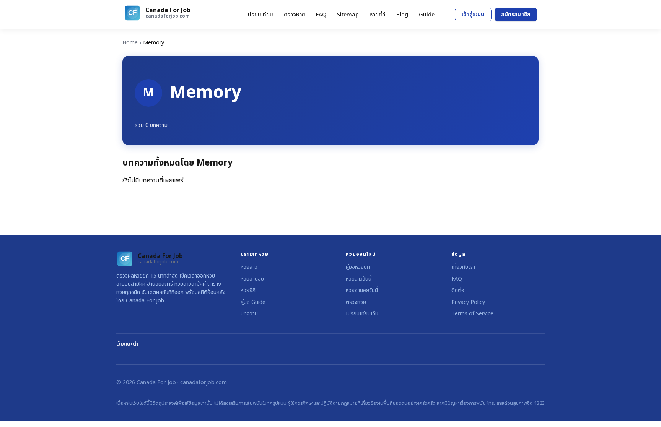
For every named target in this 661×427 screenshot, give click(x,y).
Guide (427, 15)
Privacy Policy (468, 302)
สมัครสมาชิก (516, 14)
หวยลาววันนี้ (358, 279)
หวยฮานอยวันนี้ (362, 290)
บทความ (249, 314)
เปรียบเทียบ (259, 15)
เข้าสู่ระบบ (473, 14)
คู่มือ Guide (253, 302)
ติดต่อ (457, 290)
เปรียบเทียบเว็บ (362, 314)
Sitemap (348, 15)
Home (130, 43)
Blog (402, 15)
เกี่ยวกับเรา (463, 267)
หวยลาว (249, 267)
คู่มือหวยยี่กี (358, 267)
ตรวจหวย (294, 15)
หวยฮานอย (252, 279)
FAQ (321, 15)
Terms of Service (472, 314)
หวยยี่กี (378, 15)
